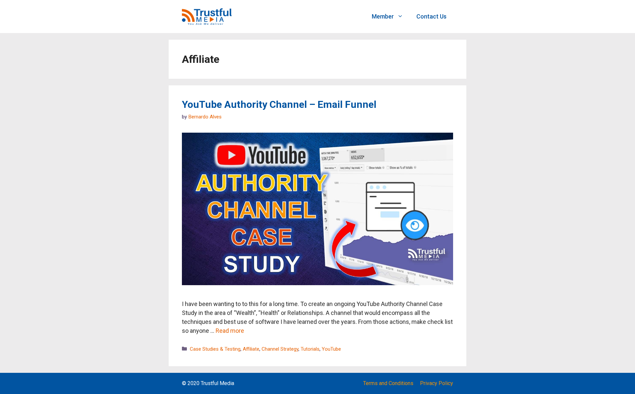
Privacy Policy (436, 383)
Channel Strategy (280, 349)
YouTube (331, 349)
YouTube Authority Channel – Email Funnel (279, 104)
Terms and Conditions (388, 383)
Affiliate (251, 349)
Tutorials (310, 349)
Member (383, 16)
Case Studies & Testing (215, 349)
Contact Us (431, 16)
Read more (230, 330)
